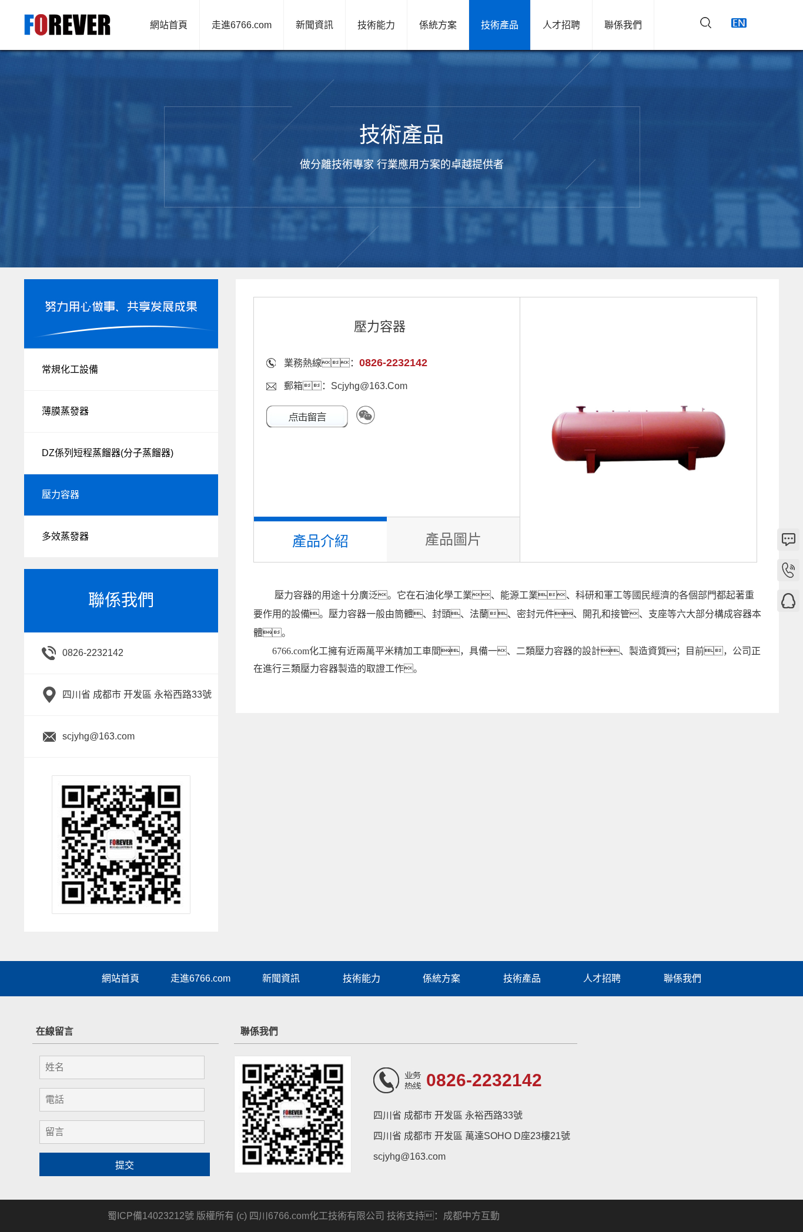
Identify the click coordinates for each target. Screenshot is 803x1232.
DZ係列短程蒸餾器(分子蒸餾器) (107, 453)
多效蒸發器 (65, 536)
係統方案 (438, 25)
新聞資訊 (314, 25)
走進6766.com (242, 25)
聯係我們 (623, 25)
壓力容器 (60, 495)
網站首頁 (169, 25)
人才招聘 (561, 25)
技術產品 (499, 25)
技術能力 (376, 25)
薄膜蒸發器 (65, 411)
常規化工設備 (70, 369)
